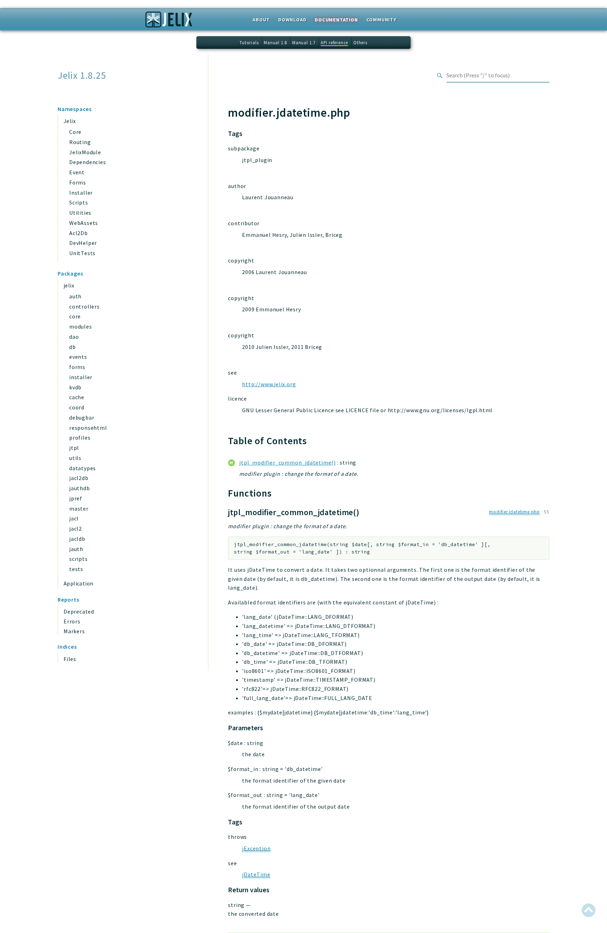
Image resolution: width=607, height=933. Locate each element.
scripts (78, 558)
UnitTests (82, 253)
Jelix (70, 120)
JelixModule (85, 152)
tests (76, 568)
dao (74, 336)
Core (75, 131)
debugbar (81, 417)
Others (360, 42)
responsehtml (88, 427)
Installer (81, 192)
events (78, 356)
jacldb (77, 538)
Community (381, 20)
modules (80, 326)
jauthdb (79, 488)
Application (78, 583)
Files (70, 658)
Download (292, 20)
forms (77, 366)
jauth (76, 548)
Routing (80, 141)
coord (76, 407)
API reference (334, 42)
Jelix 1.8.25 (82, 75)
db (72, 346)
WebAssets (83, 222)
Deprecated (79, 611)
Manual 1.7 (303, 42)
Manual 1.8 (275, 42)
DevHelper (83, 242)
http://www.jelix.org (269, 384)
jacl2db (79, 477)
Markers (74, 631)
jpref (75, 498)
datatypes (82, 468)
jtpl (74, 447)
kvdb (75, 387)
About (261, 20)
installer (80, 377)
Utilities (80, 212)
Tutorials (249, 42)
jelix (69, 285)
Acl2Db (78, 233)
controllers (84, 306)
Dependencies (87, 162)
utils (75, 457)
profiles (79, 437)
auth (75, 296)
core (75, 316)
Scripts (78, 202)
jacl (74, 518)
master (79, 508)
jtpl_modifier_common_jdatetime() (287, 462)
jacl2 (75, 528)
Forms (77, 182)
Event (77, 172)
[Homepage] (168, 22)
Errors (72, 621)
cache (76, 397)
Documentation (336, 20)
